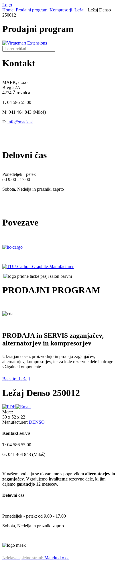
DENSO (37, 422)
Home (7, 9)
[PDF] (8, 406)
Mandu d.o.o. (35, 557)
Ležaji (80, 9)
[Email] (23, 406)
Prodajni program (31, 9)
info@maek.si (20, 121)
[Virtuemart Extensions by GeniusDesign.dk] (24, 43)
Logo (7, 4)
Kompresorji (61, 9)
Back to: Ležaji (16, 378)
